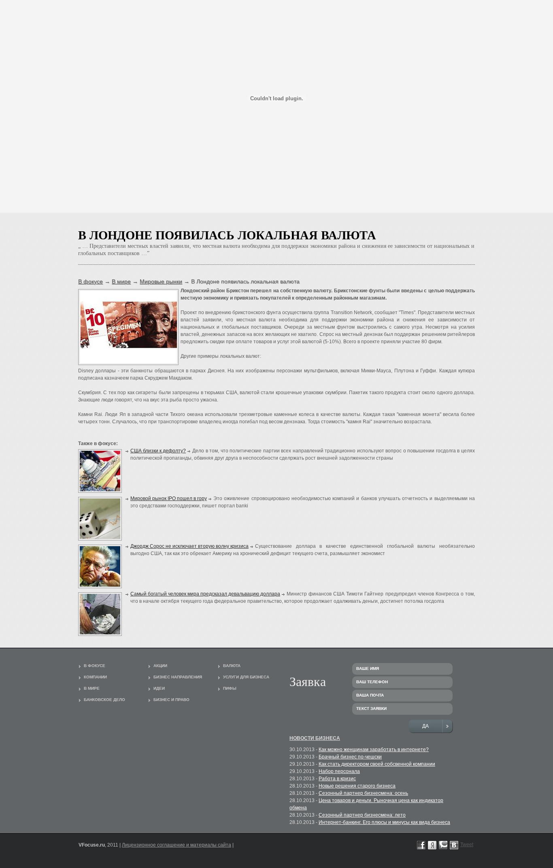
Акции (160, 665)
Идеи (159, 688)
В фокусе (90, 281)
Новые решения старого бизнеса (357, 786)
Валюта (231, 665)
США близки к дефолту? (158, 451)
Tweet (466, 844)
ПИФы (229, 688)
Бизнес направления (177, 677)
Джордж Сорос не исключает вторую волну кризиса (189, 546)
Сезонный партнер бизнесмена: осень (363, 793)
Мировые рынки (161, 281)
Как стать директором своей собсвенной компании (377, 764)
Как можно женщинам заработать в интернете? (374, 749)
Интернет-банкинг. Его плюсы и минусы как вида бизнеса (384, 822)
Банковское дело (104, 699)
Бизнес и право (171, 699)
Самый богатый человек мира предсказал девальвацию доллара (205, 594)
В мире (121, 281)
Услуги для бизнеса (246, 677)
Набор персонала (339, 771)
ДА (426, 726)
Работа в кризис (337, 778)
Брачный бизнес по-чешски (350, 757)
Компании (95, 677)
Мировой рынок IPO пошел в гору (168, 498)
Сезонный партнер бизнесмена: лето (362, 815)
